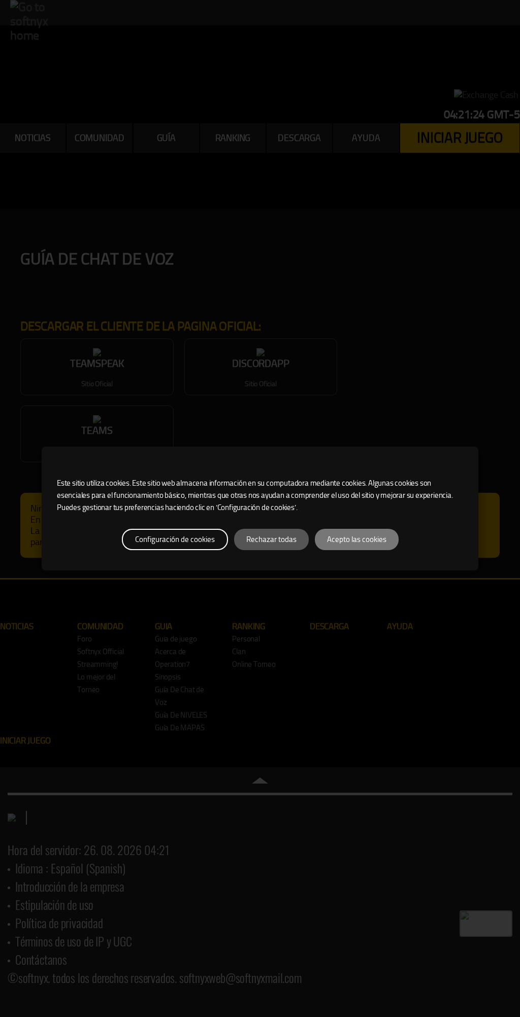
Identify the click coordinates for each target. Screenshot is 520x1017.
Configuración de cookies (175, 539)
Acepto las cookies (356, 539)
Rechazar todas (271, 539)
